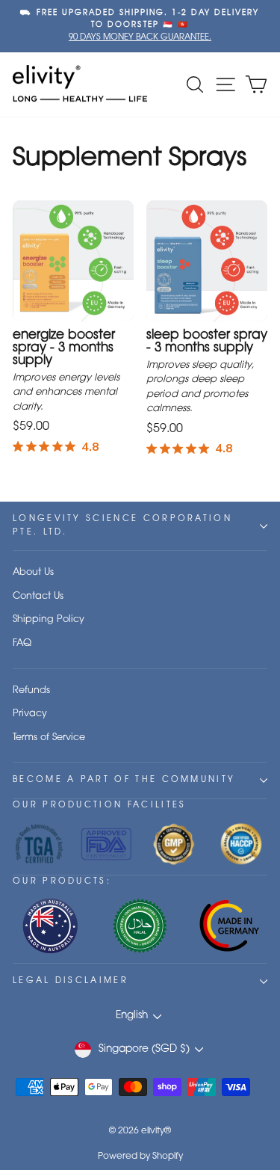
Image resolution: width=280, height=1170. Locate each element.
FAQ (22, 643)
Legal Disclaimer (70, 981)
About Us (33, 572)
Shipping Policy (48, 619)
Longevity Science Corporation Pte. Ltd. (122, 526)
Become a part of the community (124, 780)
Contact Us (38, 596)
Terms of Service (49, 737)
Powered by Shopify (140, 1156)
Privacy (30, 713)
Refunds (31, 690)
